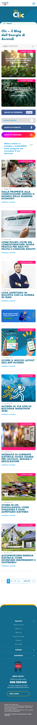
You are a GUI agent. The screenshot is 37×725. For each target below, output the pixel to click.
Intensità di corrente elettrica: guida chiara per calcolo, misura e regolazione (17, 457)
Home (4, 23)
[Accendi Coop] (5, 3)
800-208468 (18, 682)
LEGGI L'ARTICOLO (18, 66)
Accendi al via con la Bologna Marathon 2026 (16, 408)
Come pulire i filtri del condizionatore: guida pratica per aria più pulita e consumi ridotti (18, 245)
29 (28, 581)
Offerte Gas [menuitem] (18, 632)
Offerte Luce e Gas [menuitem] (18, 625)
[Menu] (33, 4)
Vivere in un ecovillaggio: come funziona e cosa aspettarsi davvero (15, 508)
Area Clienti (14, 694)
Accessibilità (7, 715)
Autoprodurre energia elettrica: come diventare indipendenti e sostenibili (18, 558)
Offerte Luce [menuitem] (18, 628)
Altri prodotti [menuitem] (18, 644)
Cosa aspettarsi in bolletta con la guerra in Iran (17, 295)
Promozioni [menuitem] (18, 640)
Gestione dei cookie (22, 714)
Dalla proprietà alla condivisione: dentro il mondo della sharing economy (18, 195)
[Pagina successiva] (33, 581)
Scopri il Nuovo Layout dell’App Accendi (17, 361)
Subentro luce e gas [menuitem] (18, 636)
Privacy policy (7, 714)
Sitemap (29, 714)
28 (25, 581)
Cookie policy (14, 714)
